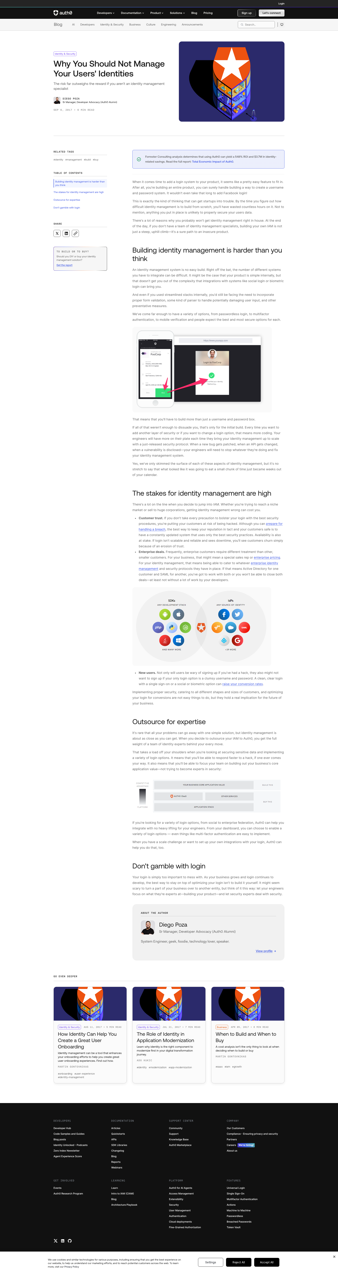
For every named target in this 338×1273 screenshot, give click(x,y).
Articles (115, 1128)
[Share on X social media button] (57, 233)
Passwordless (235, 1216)
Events (57, 1188)
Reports (116, 1162)
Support (174, 1133)
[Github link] (70, 1241)
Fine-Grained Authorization (185, 1227)
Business (135, 24)
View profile (264, 951)
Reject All (239, 1262)
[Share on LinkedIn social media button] (66, 233)
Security (174, 1204)
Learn (114, 1188)
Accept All (267, 1262)
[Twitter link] (56, 1241)
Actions (231, 1204)
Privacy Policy (71, 1266)
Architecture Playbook (124, 1204)
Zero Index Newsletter (67, 1150)
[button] (246, 13)
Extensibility (176, 1199)
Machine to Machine (239, 1210)
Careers (240, 1145)
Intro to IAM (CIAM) (122, 1193)
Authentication (177, 1216)
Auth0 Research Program (68, 1193)
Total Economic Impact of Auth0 (212, 161)
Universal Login (236, 1188)
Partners (232, 1139)
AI (73, 24)
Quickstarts (118, 1133)
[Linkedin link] (63, 1241)
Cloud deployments (180, 1221)
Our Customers (236, 1128)
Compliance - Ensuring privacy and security (252, 1133)
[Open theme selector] (281, 24)
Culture (150, 24)
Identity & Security (112, 24)
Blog (58, 24)
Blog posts (60, 1139)
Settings (210, 1262)
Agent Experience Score (68, 1156)
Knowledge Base (179, 1139)
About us (232, 1150)
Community (176, 1128)
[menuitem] (106, 13)
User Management (180, 1210)
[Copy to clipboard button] (75, 233)
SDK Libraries (119, 1145)
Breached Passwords (239, 1221)
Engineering (168, 24)
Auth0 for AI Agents (180, 1188)
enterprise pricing (267, 557)
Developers (87, 24)
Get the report (64, 265)
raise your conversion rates (242, 684)
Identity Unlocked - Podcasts (71, 1145)
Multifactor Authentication (242, 1199)
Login (281, 3)
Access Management (181, 1193)
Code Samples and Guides (69, 1133)
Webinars (116, 1167)
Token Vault (233, 1227)
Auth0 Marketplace (180, 1145)
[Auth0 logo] (63, 13)
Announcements (192, 24)
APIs (114, 1139)
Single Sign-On (235, 1193)
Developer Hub (62, 1128)
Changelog (117, 1150)
